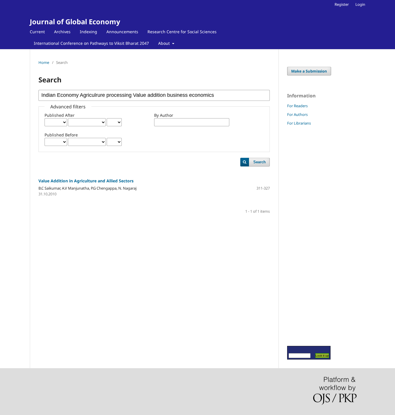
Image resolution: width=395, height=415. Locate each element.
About (164, 43)
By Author (163, 115)
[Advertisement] (304, 235)
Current (37, 31)
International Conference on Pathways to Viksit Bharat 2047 (91, 43)
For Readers (297, 105)
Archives (62, 31)
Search (259, 162)
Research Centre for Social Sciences (182, 31)
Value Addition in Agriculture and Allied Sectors (86, 181)
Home (43, 62)
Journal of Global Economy (75, 21)
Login (360, 4)
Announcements (122, 31)
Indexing (88, 31)
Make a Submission (309, 71)
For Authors (297, 114)
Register (342, 4)
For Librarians (299, 123)
